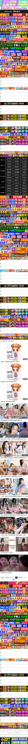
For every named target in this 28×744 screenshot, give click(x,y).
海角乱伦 (24, 185)
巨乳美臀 (24, 164)
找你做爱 (24, 169)
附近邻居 (9, 169)
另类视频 (24, 166)
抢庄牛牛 (17, 175)
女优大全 (17, 183)
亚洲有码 (9, 161)
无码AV (3, 181)
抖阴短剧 (17, 194)
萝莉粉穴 (17, 188)
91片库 (9, 183)
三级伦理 (9, 164)
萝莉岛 (24, 183)
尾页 (14, 579)
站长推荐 (3, 170)
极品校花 (9, 194)
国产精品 (9, 158)
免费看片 (9, 185)
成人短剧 (24, 191)
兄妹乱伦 (17, 191)
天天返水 (24, 177)
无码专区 (3, 187)
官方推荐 (3, 176)
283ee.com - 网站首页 (12, 11)
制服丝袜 (17, 166)
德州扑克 (24, 175)
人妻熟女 (9, 166)
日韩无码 (24, 194)
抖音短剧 (9, 180)
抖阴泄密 (24, 188)
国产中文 (9, 191)
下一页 (20, 577)
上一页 (7, 577)
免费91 (16, 185)
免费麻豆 (9, 188)
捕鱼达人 (9, 175)
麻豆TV (17, 180)
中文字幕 (17, 164)
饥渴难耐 (17, 169)
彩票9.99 (9, 177)
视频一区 (3, 160)
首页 (2, 577)
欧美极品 (17, 161)
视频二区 (3, 165)
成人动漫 (24, 161)
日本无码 (24, 158)
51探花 (24, 180)
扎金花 (16, 177)
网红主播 (17, 158)
